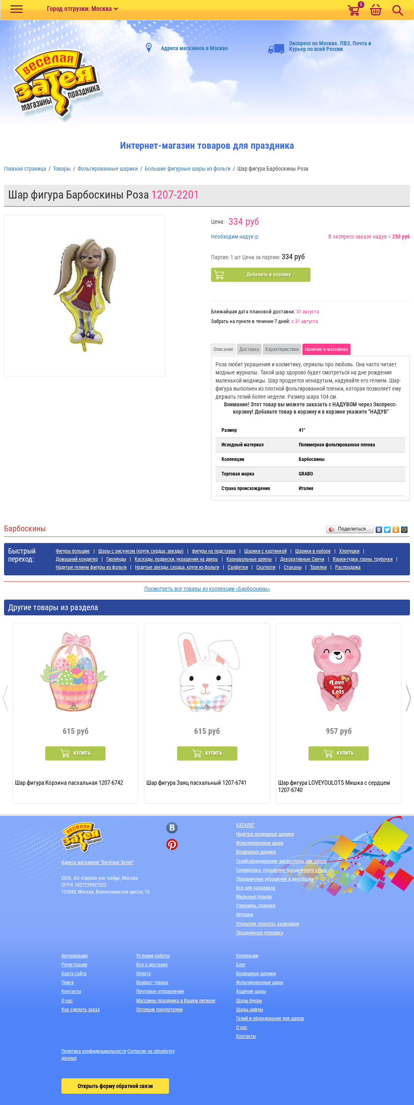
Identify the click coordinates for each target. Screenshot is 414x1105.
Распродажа (348, 567)
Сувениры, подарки (255, 906)
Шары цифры (249, 1009)
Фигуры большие (73, 551)
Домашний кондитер (77, 559)
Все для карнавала (255, 888)
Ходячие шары (251, 991)
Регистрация (74, 965)
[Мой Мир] (404, 527)
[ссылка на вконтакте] (172, 828)
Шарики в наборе (313, 551)
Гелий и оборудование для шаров (270, 1018)
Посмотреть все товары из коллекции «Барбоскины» (207, 588)
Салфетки (238, 567)
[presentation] (5, 698)
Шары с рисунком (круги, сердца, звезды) (141, 551)
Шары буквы (249, 1001)
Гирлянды (116, 559)
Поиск (67, 982)
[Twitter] (387, 527)
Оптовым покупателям (159, 1009)
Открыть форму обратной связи (115, 1086)
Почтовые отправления (160, 991)
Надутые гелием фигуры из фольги (91, 567)
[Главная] (54, 86)
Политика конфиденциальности (93, 1051)
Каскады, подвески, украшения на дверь (176, 559)
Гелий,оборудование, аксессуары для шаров (281, 861)
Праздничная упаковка (259, 933)
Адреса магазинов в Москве (194, 48)
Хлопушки (349, 551)
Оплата (143, 973)
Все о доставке (152, 965)
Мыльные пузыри (254, 897)
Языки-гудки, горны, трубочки (363, 559)
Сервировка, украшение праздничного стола (281, 870)
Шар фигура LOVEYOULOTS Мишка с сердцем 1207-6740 (334, 786)
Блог (240, 965)
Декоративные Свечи (302, 559)
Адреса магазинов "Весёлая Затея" (97, 862)
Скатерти (265, 567)
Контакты (71, 991)
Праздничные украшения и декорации (275, 879)
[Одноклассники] (396, 527)
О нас (67, 1001)
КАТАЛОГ (245, 825)
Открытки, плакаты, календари (267, 924)
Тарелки (318, 567)
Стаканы (293, 567)
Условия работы (153, 956)
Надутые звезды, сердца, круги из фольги (177, 567)
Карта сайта (74, 973)
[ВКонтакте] (379, 527)
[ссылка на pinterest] (172, 844)
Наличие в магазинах (326, 349)
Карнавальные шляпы (249, 559)
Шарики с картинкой (265, 551)
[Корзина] (375, 10)
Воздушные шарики (256, 852)
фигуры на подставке (214, 551)
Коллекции (247, 956)
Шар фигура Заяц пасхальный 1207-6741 (196, 782)
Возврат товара (152, 982)
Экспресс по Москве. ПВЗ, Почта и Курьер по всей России (330, 46)
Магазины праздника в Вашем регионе (175, 1001)
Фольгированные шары (259, 843)
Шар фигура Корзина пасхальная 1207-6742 (69, 782)
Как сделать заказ (80, 1009)
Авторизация (74, 956)
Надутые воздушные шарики (265, 834)
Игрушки (244, 914)
